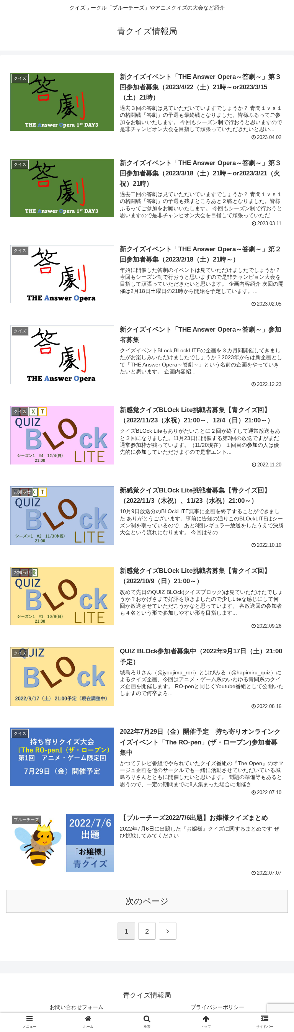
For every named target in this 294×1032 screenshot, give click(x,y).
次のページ (147, 901)
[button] (271, 996)
